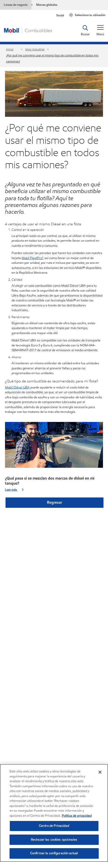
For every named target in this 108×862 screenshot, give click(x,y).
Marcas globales (46, 5)
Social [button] (60, 15)
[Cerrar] (99, 772)
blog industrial (34, 49)
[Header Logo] (28, 30)
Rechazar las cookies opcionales (54, 839)
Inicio (9, 49)
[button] (100, 30)
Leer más (11, 489)
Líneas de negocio (16, 5)
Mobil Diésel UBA (17, 387)
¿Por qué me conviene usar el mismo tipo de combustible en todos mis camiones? (52, 58)
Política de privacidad (77, 815)
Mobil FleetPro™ (32, 258)
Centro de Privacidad (54, 825)
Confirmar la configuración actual (54, 853)
